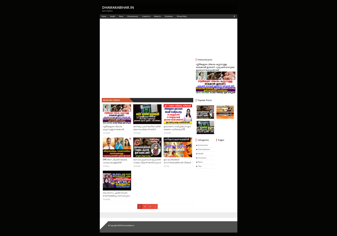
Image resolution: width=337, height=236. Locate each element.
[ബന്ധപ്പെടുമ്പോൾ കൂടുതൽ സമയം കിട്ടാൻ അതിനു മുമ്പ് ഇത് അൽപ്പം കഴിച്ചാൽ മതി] (147, 147)
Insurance (202, 158)
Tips (167, 166)
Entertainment (204, 149)
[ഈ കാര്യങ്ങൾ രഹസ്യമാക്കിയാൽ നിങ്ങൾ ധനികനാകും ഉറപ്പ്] (178, 147)
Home (104, 16)
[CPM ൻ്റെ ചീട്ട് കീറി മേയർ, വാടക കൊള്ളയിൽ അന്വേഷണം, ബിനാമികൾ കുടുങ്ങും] (117, 147)
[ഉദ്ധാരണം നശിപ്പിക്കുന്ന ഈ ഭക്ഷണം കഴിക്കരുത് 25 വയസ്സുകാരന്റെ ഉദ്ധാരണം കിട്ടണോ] (178, 114)
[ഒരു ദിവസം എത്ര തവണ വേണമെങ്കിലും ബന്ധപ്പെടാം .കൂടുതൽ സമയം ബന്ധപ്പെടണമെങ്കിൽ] (117, 181)
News (107, 166)
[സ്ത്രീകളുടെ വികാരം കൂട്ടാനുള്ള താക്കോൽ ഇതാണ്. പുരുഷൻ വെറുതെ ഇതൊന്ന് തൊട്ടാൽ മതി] (117, 114)
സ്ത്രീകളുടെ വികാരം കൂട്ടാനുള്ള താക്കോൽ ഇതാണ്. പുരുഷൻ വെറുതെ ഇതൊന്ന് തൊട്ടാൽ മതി (215, 67)
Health (107, 133)
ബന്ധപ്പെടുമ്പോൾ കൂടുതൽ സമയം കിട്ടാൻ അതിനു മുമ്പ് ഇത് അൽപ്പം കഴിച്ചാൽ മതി (147, 162)
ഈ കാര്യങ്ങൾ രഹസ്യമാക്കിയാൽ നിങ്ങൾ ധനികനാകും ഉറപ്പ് (177, 162)
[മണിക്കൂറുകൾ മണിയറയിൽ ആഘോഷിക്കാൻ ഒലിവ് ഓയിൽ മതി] (147, 114)
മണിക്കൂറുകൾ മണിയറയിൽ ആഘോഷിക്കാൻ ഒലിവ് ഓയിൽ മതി (147, 129)
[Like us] (234, 16)
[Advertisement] (168, 38)
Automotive (203, 145)
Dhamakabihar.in (127, 225)
